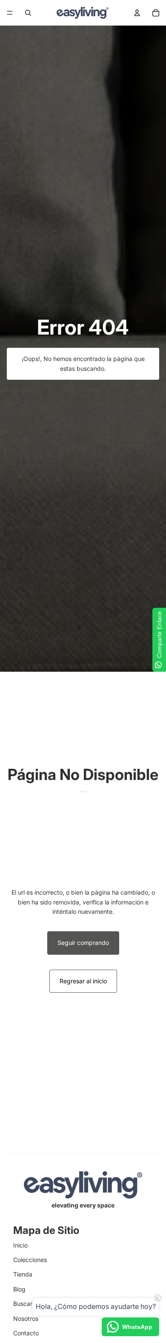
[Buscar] (28, 12)
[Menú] (10, 13)
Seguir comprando (83, 942)
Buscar (22, 1303)
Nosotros (25, 1318)
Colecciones (30, 1259)
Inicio (20, 1245)
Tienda (22, 1274)
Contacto (26, 1333)
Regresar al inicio (83, 981)
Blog (19, 1289)
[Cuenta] (137, 12)
